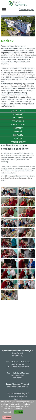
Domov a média (18, 124)
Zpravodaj (18, 399)
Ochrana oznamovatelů (18, 396)
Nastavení (7, 412)
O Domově (18, 114)
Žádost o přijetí (26, 9)
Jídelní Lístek (18, 111)
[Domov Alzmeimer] (18, 3)
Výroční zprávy (18, 142)
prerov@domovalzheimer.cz (17, 386)
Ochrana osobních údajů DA (18, 393)
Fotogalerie (18, 121)
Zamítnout (7, 417)
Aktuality (18, 117)
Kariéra (18, 138)
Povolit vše (19, 412)
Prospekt (18, 128)
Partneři (18, 131)
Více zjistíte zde (16, 408)
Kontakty (18, 135)
